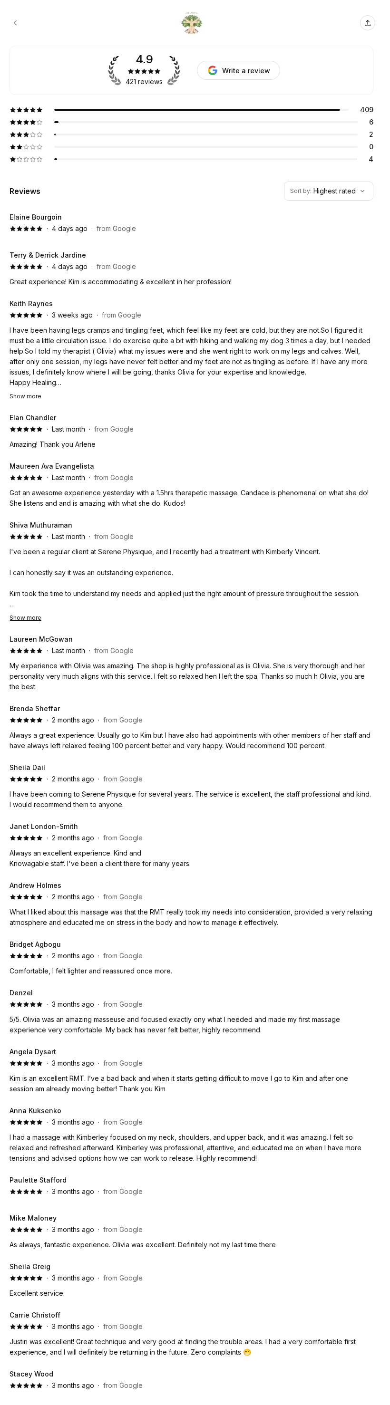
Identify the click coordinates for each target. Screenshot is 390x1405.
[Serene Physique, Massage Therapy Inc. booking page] (15, 22)
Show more (25, 396)
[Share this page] (367, 22)
